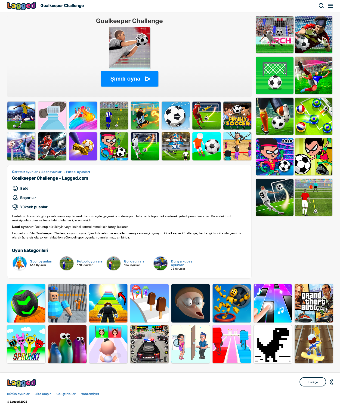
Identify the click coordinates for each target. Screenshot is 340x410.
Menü (330, 6)
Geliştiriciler (66, 394)
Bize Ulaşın (43, 394)
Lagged (22, 6)
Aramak (321, 6)
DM (332, 381)
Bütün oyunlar (18, 394)
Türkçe (313, 382)
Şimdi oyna (125, 78)
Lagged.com (22, 383)
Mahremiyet (89, 394)
